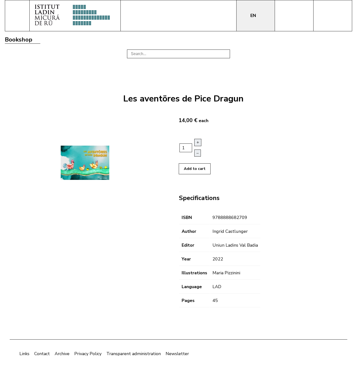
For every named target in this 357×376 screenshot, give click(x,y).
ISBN (187, 217)
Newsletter (177, 354)
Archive (62, 354)
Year (186, 259)
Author (189, 231)
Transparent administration (133, 354)
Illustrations (194, 273)
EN (253, 15)
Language (192, 287)
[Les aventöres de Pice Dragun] (85, 162)
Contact (42, 354)
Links (24, 354)
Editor (188, 245)
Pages (188, 300)
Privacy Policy (88, 354)
